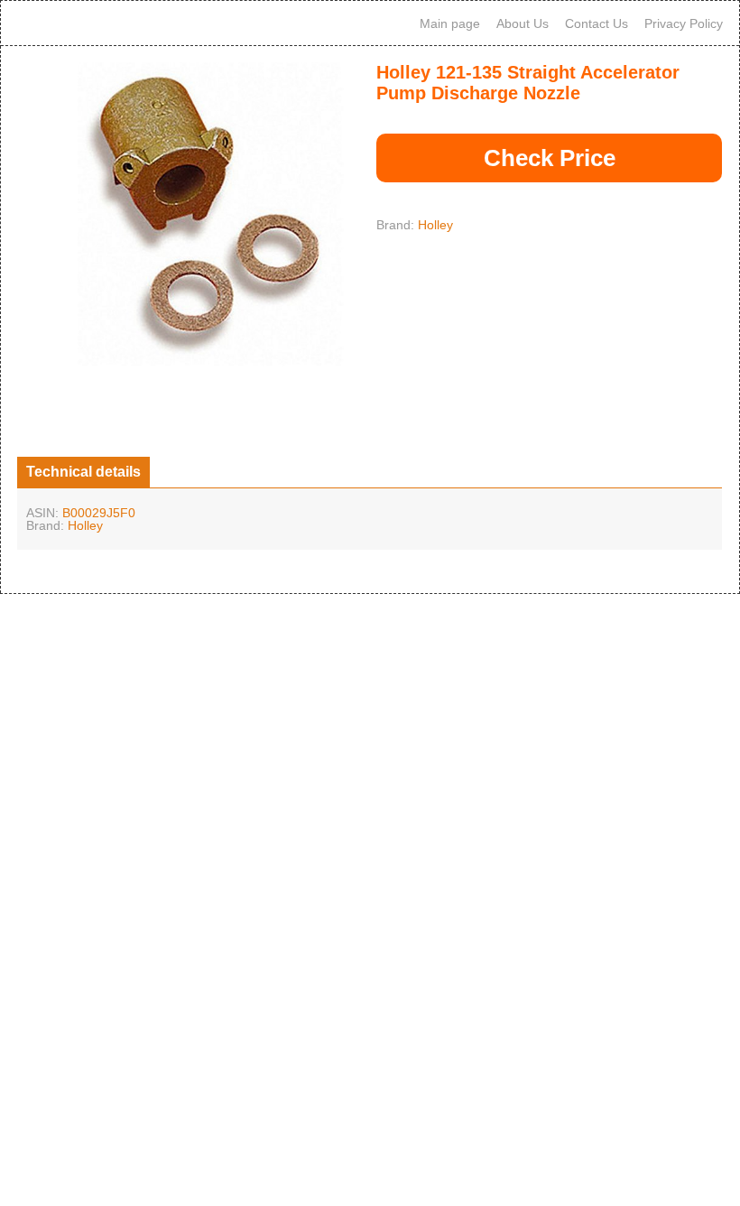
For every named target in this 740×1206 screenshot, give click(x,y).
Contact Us (596, 23)
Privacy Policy (683, 23)
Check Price (549, 158)
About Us (522, 23)
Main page (450, 23)
